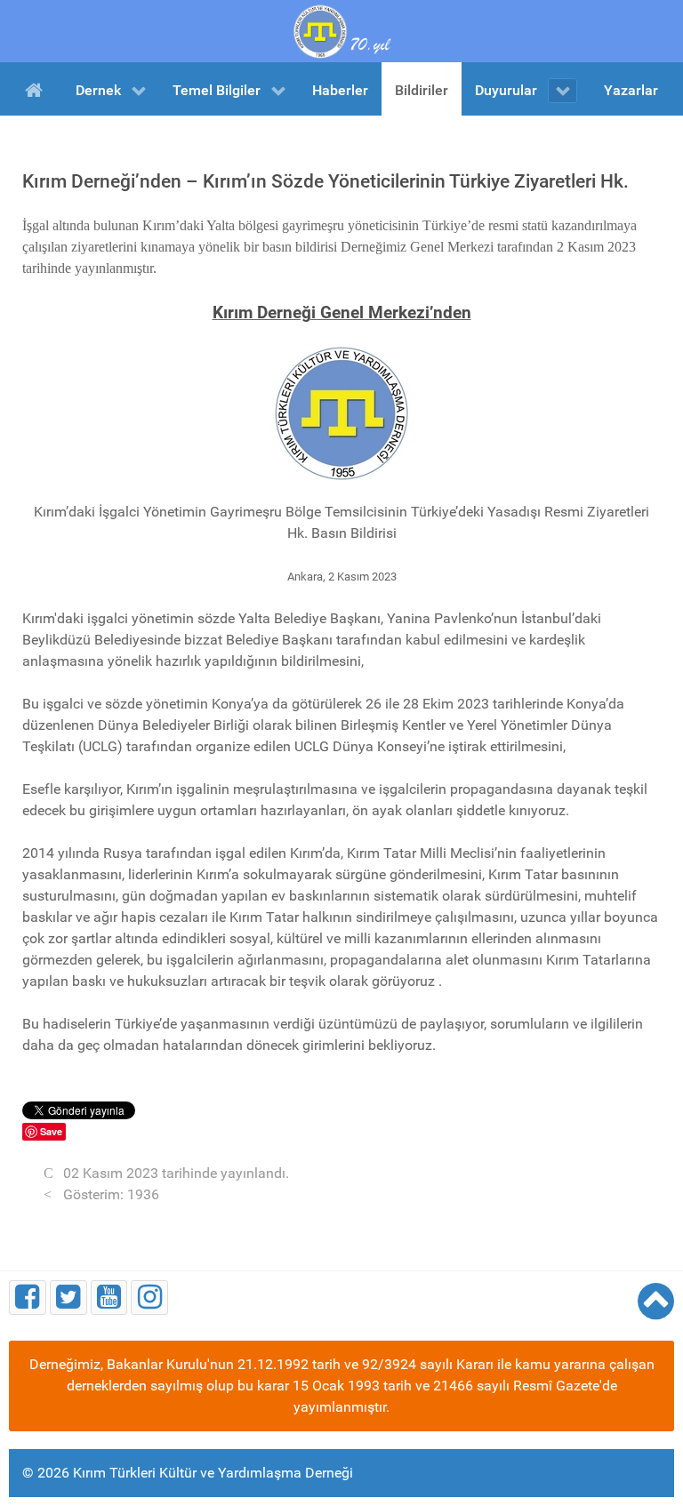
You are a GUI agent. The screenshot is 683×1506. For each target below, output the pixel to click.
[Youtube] (109, 1297)
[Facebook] (27, 1297)
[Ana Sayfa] (37, 89)
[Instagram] (149, 1297)
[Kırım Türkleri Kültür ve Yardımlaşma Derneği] (341, 29)
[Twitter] (68, 1297)
